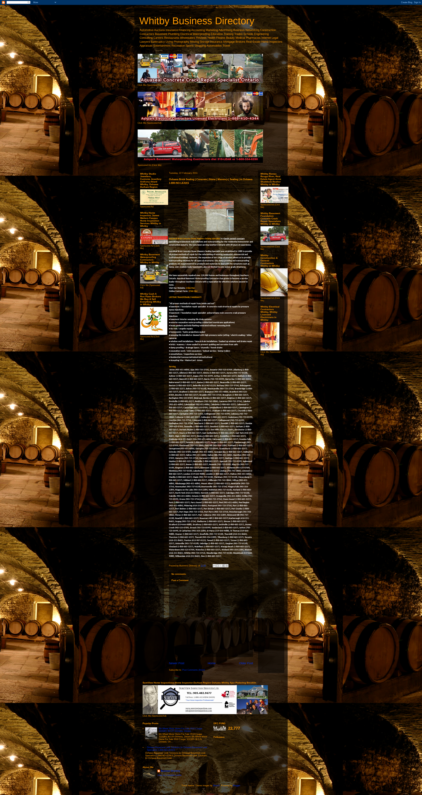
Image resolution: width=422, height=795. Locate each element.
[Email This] (214, 565)
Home (212, 663)
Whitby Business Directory (196, 20)
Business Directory (170, 771)
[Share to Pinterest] (226, 565)
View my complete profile (169, 775)
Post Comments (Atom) (193, 670)
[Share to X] (220, 565)
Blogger (236, 785)
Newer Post (176, 663)
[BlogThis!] (217, 565)
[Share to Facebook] (223, 565)
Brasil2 (216, 785)
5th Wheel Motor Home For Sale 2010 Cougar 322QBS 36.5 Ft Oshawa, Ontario (180, 729)
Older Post (246, 663)
